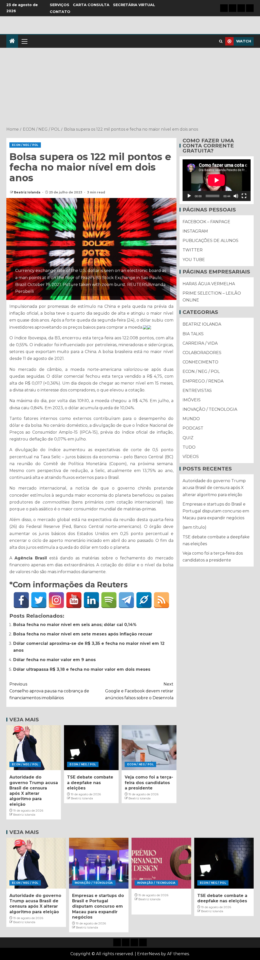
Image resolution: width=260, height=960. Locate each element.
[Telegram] (126, 600)
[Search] (221, 41)
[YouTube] (74, 600)
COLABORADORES (202, 352)
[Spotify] (109, 600)
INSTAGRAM (195, 231)
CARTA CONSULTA (91, 5)
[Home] (12, 41)
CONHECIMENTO (200, 362)
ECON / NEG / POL (25, 145)
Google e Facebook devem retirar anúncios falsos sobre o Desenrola (139, 691)
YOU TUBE (194, 259)
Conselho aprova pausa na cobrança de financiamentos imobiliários (49, 691)
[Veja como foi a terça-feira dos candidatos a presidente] (149, 747)
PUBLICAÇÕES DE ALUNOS (210, 240)
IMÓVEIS (192, 400)
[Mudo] (235, 196)
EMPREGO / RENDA (203, 381)
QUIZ (188, 437)
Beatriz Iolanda (27, 192)
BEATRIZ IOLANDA (202, 324)
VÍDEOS (191, 456)
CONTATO (60, 11)
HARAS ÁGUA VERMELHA (209, 283)
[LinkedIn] (91, 600)
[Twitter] (39, 600)
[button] (24, 41)
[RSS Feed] (161, 600)
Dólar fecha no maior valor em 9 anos (54, 659)
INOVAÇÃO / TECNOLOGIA (210, 409)
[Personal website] (144, 600)
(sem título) (194, 527)
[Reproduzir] (189, 196)
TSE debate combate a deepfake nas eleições (90, 782)
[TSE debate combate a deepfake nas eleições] (91, 747)
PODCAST (193, 428)
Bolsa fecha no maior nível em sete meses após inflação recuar (82, 634)
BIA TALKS (193, 333)
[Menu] (24, 41)
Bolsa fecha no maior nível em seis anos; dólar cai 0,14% (75, 624)
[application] (217, 180)
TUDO (189, 447)
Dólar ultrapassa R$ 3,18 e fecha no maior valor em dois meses (81, 669)
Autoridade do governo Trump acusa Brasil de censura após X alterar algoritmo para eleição (214, 487)
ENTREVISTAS (197, 390)
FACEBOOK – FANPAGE (206, 221)
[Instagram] (56, 600)
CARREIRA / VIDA (200, 343)
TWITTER (193, 250)
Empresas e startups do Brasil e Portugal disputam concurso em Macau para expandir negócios (216, 511)
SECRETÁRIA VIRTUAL (134, 5)
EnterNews (148, 953)
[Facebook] (21, 600)
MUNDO (191, 418)
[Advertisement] (130, 87)
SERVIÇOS (59, 5)
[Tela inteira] (244, 196)
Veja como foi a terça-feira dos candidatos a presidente (149, 782)
